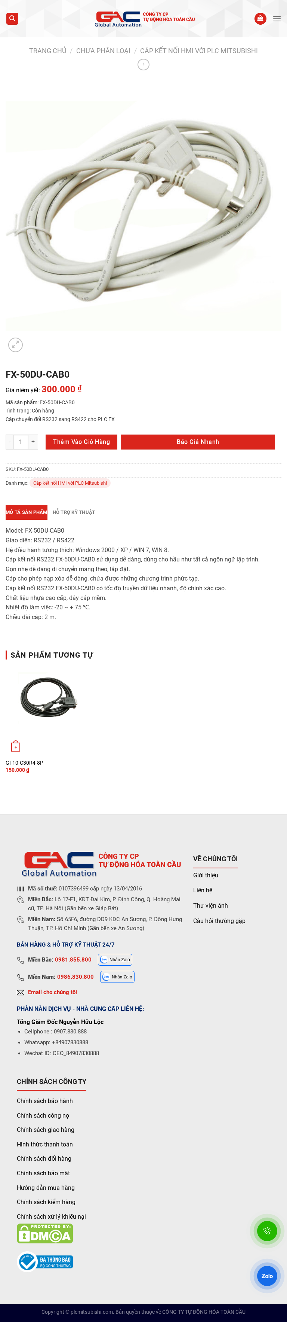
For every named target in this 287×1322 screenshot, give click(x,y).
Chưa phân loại (103, 51)
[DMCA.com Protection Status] (45, 1233)
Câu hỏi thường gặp (219, 921)
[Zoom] (15, 345)
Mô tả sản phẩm (26, 512)
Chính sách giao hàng (45, 1129)
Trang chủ (48, 51)
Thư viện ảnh (210, 905)
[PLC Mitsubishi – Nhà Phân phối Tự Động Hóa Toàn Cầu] (144, 18)
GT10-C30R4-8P (24, 763)
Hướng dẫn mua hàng (46, 1187)
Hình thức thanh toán (45, 1144)
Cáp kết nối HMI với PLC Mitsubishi (199, 51)
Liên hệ (202, 890)
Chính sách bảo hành (45, 1101)
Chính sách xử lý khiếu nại (51, 1216)
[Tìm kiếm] (12, 19)
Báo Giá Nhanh (198, 441)
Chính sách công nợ (43, 1115)
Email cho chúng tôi (52, 992)
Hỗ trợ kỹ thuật (74, 512)
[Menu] (276, 18)
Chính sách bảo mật (43, 1173)
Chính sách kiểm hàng (46, 1202)
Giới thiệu (205, 875)
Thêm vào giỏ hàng (81, 441)
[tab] (26, 512)
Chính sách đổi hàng (44, 1158)
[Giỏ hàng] (260, 19)
